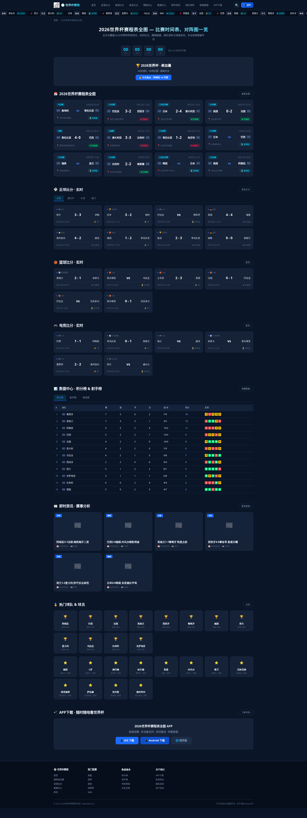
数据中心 (161, 5)
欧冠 (90, 783)
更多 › (248, 262)
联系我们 (160, 779)
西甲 (90, 779)
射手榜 (125, 779)
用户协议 (160, 787)
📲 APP (247, 5)
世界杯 (91, 787)
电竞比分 (133, 5)
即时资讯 (175, 5)
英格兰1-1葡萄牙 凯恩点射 (172, 542)
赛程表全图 (59, 779)
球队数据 (126, 783)
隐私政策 (160, 783)
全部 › (248, 604)
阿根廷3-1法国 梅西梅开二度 (72, 542)
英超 (90, 775)
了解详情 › (246, 712)
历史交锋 (126, 787)
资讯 (56, 792)
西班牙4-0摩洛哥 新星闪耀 (223, 542)
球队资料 (189, 5)
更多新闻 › (246, 506)
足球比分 (105, 5)
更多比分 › (246, 189)
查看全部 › (246, 93)
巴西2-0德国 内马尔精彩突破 (123, 542)
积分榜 (125, 775)
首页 (93, 5)
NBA (90, 792)
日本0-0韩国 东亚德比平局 (122, 583)
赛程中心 (147, 5)
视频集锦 (204, 5)
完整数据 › (246, 388)
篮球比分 (119, 5)
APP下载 (218, 5)
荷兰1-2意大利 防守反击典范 (72, 583)
